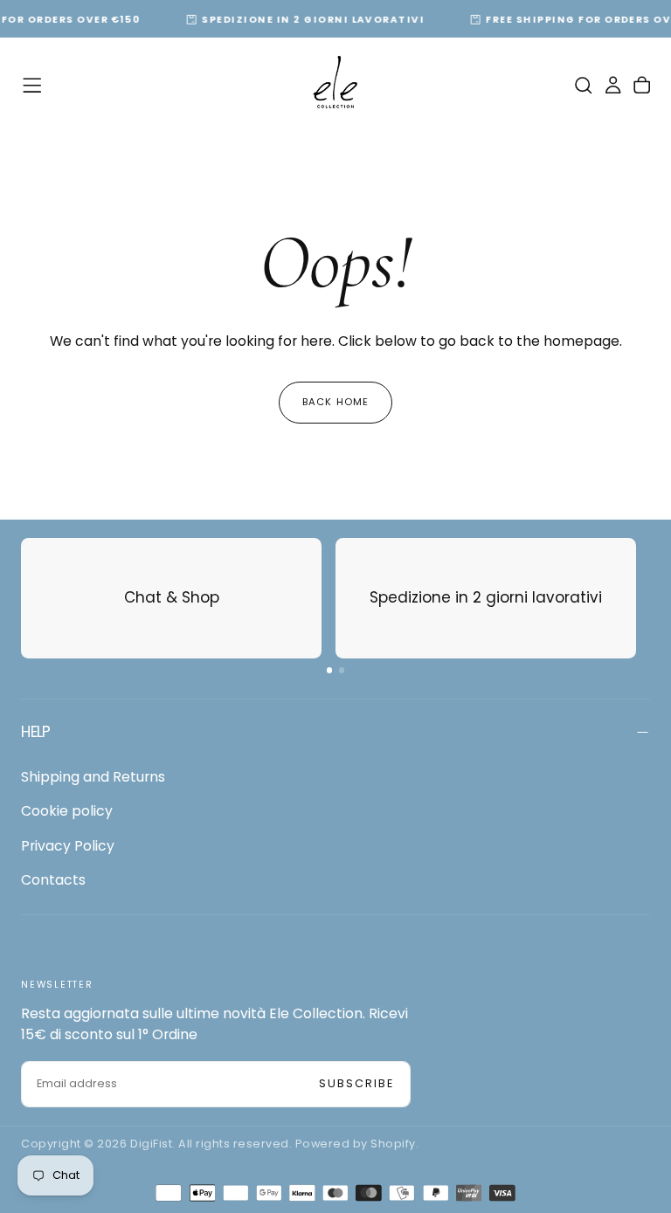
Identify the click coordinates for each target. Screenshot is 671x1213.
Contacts (53, 880)
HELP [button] (35, 731)
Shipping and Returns (93, 777)
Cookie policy (67, 811)
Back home (335, 402)
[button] (32, 85)
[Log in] (613, 85)
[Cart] (642, 85)
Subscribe (357, 1083)
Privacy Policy (67, 846)
